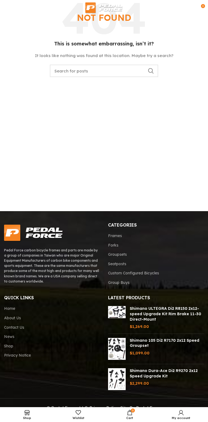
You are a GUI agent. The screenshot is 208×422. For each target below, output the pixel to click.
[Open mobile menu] (6, 8)
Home (9, 308)
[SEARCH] (151, 71)
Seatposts (117, 263)
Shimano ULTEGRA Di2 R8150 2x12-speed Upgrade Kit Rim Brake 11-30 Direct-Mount (165, 313)
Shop (8, 346)
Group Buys (118, 282)
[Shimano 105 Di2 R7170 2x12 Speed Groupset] (117, 349)
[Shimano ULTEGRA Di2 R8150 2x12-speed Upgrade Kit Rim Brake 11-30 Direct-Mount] (117, 317)
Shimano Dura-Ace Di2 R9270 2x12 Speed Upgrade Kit (164, 373)
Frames (115, 235)
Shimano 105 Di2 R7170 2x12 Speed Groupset (164, 343)
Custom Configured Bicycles (133, 273)
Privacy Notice (17, 355)
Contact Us (14, 327)
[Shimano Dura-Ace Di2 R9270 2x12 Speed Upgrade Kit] (117, 379)
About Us (12, 317)
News (9, 336)
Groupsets (117, 254)
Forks (113, 245)
